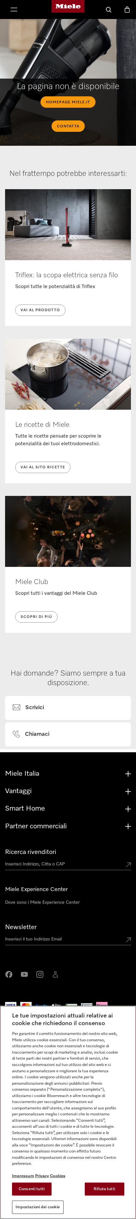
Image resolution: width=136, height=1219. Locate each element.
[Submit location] (128, 865)
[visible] (32, 707)
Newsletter (21, 927)
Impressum (23, 1176)
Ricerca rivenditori (30, 852)
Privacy (42, 1176)
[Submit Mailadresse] (128, 940)
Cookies (57, 1176)
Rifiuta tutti (104, 1189)
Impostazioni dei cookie (37, 1207)
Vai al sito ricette (43, 467)
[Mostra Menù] (14, 10)
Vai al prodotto (40, 310)
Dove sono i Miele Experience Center (42, 902)
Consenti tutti (32, 1189)
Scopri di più (36, 617)
